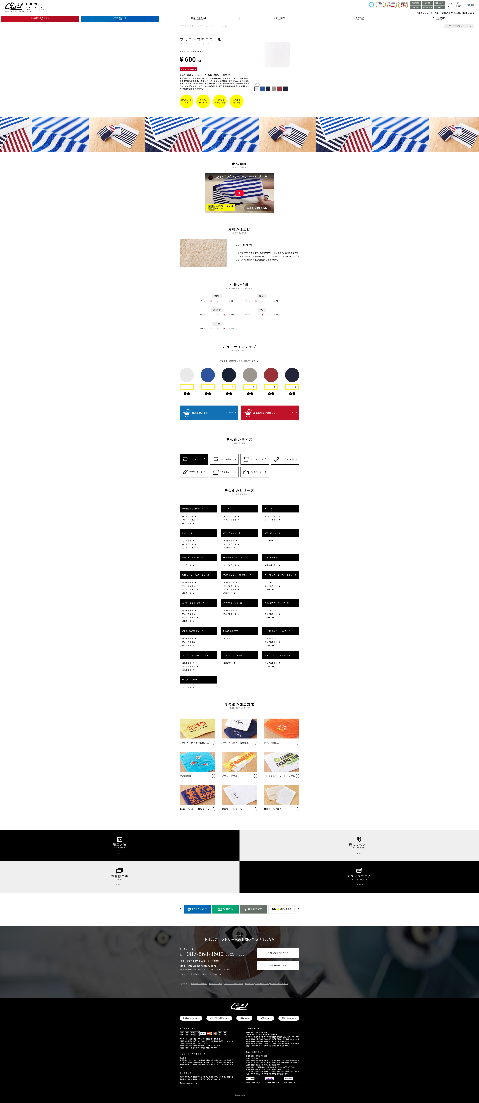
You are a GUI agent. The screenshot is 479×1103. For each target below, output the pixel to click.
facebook (465, 4)
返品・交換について (289, 1018)
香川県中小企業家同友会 (199, 984)
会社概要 (427, 3)
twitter (468, 4)
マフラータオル (195, 472)
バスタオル (224, 472)
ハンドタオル (225, 459)
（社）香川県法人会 (262, 984)
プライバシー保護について (219, 1018)
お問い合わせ (439, 3)
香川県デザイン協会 (215, 984)
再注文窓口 (415, 3)
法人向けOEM (427, 7)
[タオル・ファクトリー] (239, 1006)
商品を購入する (212, 412)
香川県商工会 (249, 984)
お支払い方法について (191, 1018)
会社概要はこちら (278, 965)
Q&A (439, 7)
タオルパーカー (256, 472)
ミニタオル (194, 459)
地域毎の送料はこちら (190, 1083)
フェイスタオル (256, 459)
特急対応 (416, 7)
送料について (244, 1018)
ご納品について (265, 1018)
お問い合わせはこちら (278, 953)
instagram (472, 4)
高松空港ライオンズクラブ (279, 984)
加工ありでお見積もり (273, 412)
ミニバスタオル (287, 459)
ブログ (458, 6)
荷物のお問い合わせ (253, 1082)
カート (450, 6)
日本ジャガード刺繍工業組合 (233, 984)
